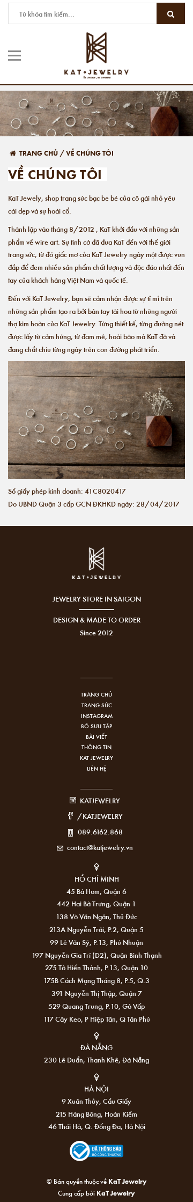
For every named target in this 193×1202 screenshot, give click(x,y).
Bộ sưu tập (96, 726)
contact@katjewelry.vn (100, 847)
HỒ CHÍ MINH (97, 878)
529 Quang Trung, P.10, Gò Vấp (96, 1006)
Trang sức (96, 705)
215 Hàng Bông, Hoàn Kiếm (96, 1113)
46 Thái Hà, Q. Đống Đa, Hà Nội (96, 1126)
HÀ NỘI (96, 1088)
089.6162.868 (100, 831)
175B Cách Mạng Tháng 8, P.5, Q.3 (96, 980)
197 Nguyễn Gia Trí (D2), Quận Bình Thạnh (97, 955)
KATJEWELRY (100, 800)
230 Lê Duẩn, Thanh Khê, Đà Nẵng (96, 1059)
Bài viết (96, 736)
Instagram (97, 716)
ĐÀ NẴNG (96, 1047)
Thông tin (96, 747)
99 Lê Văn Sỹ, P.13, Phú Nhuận (96, 942)
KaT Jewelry (115, 1193)
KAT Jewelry (96, 757)
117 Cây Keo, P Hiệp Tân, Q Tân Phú (96, 1018)
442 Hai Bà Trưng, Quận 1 (96, 903)
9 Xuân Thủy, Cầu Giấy (96, 1100)
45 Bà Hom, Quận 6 (96, 891)
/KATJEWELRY (100, 816)
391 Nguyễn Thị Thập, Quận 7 (96, 993)
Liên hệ (97, 768)
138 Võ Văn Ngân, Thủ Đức (96, 916)
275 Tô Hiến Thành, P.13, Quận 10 (96, 967)
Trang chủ (96, 694)
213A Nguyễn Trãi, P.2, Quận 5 (96, 929)
